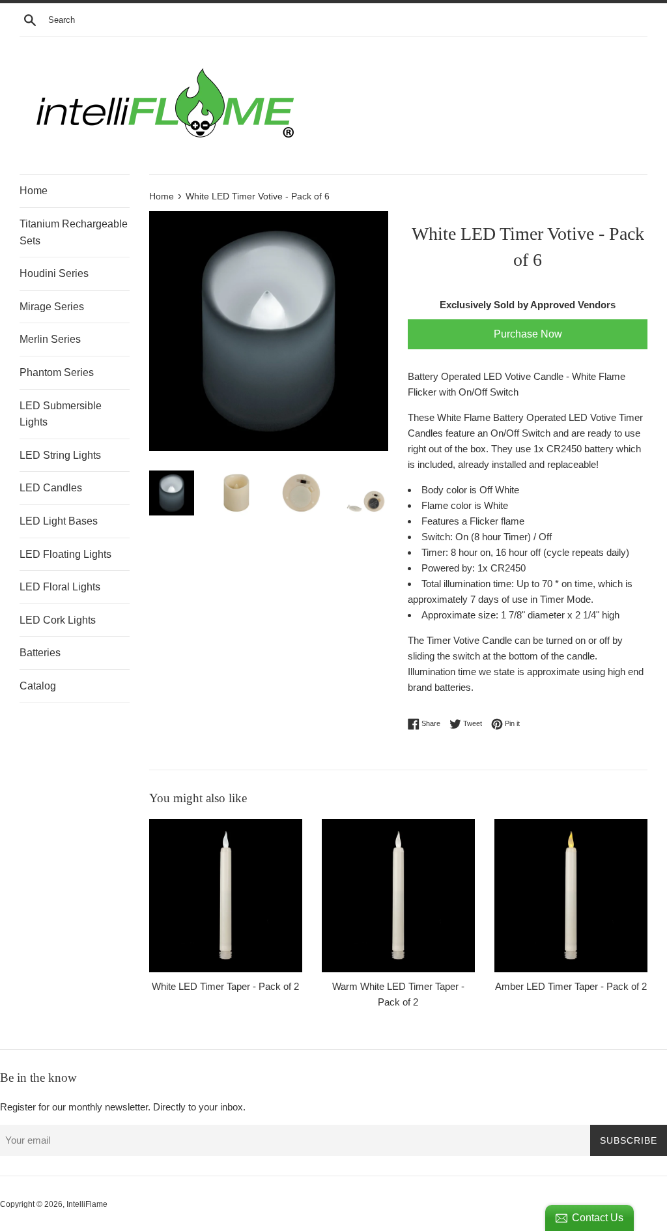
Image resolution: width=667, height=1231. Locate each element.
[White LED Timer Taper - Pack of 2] (225, 895)
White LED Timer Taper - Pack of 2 (225, 986)
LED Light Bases (59, 521)
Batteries (40, 652)
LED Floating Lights (65, 554)
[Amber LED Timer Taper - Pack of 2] (570, 895)
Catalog (38, 685)
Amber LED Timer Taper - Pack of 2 (571, 986)
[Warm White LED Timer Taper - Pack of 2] (398, 895)
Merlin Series (50, 339)
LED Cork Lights (58, 620)
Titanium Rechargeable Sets (74, 232)
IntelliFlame (86, 1204)
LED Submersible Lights (61, 414)
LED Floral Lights (60, 586)
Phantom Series (57, 372)
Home (34, 190)
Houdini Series (54, 273)
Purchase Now (528, 334)
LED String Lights (60, 455)
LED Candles (51, 487)
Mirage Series (52, 306)
